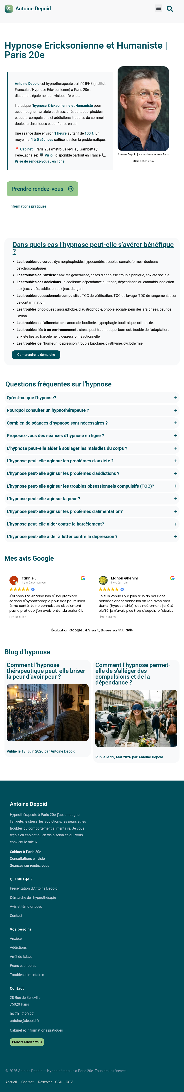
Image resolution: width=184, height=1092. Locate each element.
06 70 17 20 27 (22, 1014)
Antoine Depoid (33, 9)
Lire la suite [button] (17, 617)
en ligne (58, 161)
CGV (69, 1082)
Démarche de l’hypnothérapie (33, 897)
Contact (16, 916)
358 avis (125, 630)
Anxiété (16, 938)
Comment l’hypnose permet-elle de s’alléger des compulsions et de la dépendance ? (133, 674)
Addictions (18, 947)
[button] (158, 8)
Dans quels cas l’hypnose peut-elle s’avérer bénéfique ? (93, 248)
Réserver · (46, 1082)
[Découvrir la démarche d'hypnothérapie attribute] (170, 9)
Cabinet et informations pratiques (36, 1030)
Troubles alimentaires (27, 975)
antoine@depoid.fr (24, 1021)
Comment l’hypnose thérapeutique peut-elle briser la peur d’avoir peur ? (46, 671)
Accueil (11, 1082)
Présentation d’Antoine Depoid (33, 888)
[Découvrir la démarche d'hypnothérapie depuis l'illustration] (8, 8)
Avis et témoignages (26, 906)
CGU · (60, 1082)
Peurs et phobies (23, 965)
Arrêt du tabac (21, 957)
